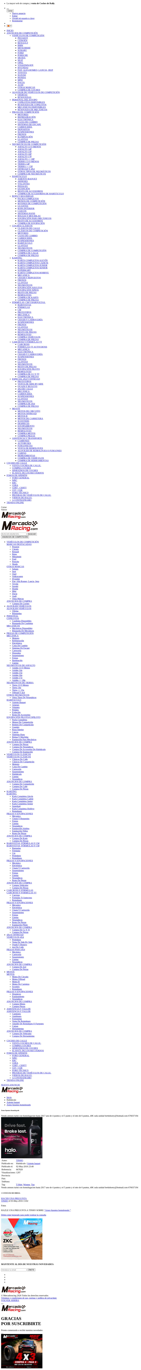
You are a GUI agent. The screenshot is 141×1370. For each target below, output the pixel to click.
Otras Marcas (18, 598)
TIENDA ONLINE (15, 502)
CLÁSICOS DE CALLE (29, 228)
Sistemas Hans (18, 734)
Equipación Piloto (20, 925)
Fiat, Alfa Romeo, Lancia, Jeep (25, 581)
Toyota (15, 584)
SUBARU (22, 50)
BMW (20, 45)
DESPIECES (23, 423)
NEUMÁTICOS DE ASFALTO (21, 665)
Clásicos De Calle (20, 759)
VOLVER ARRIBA (10, 1300)
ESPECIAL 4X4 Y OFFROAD (26, 379)
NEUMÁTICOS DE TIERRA (20, 682)
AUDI (20, 85)
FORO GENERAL (20, 478)
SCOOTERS (23, 421)
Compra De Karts (20, 838)
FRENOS (22, 134)
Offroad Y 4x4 (18, 692)
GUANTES (23, 206)
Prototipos (16, 855)
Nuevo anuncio (18, 13)
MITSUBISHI (24, 48)
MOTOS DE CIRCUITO (29, 411)
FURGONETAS (25, 446)
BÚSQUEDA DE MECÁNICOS (32, 109)
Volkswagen (17, 576)
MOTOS (16, 408)
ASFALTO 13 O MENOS (29, 147)
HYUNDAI (23, 67)
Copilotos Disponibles (21, 621)
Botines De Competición (23, 725)
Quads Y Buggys (19, 944)
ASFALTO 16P (25, 154)
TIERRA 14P (24, 164)
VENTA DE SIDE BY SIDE (30, 384)
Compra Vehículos (20, 885)
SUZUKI (22, 75)
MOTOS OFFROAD (27, 413)
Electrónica (17, 643)
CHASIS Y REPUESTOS (29, 277)
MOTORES (23, 114)
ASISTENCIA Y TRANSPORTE (27, 438)
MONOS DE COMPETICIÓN (31, 201)
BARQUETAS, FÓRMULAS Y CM (23, 843)
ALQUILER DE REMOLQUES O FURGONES (40, 450)
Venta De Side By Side (22, 942)
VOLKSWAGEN (25, 65)
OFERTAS (22, 95)
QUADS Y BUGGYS (27, 386)
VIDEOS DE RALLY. (22, 497)
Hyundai (16, 579)
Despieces (16, 994)
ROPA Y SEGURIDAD (22, 196)
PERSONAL (12, 616)
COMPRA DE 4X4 (26, 404)
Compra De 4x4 (19, 967)
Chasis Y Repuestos (20, 818)
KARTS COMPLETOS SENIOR (33, 268)
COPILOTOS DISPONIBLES (31, 102)
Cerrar (10, 11)
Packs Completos (19, 720)
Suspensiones (18, 655)
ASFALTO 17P (25, 156)
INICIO (10, 30)
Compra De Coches (20, 603)
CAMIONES (23, 441)
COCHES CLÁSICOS (22, 226)
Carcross (16, 895)
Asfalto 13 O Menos (21, 668)
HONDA (22, 77)
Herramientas (18, 1028)
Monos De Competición (22, 722)
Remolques (17, 811)
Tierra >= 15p (18, 690)
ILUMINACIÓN (25, 137)
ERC (14, 483)
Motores (15, 638)
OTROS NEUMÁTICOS (18, 695)
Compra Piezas (18, 1006)
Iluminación (17, 660)
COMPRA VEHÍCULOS (29, 337)
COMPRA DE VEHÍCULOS (31, 458)
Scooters (16, 986)
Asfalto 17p (17, 678)
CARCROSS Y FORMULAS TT (21, 893)
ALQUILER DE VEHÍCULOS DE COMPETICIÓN (36, 92)
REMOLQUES (24, 295)
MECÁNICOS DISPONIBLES (32, 107)
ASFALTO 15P (25, 151)
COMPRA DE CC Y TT (28, 374)
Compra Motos (18, 1004)
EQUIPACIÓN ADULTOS (30, 287)
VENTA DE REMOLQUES (30, 448)
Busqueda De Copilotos (22, 623)
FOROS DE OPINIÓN (17, 475)
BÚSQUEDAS (24, 97)
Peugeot (15, 547)
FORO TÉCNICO (20, 492)
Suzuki (15, 586)
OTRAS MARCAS (26, 87)
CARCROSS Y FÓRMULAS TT (27, 342)
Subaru (15, 569)
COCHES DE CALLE (17, 463)
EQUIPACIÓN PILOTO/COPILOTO (23, 717)
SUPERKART (24, 270)
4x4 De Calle (18, 947)
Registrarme (17, 21)
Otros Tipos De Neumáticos (24, 697)
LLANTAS (23, 139)
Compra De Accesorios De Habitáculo (29, 749)
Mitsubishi (16, 556)
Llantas (15, 663)
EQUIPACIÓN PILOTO (29, 369)
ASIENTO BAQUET (27, 179)
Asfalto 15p (17, 673)
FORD (21, 53)
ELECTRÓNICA (25, 119)
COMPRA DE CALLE (28, 253)
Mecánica (16, 863)
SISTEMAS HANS (26, 213)
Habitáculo (17, 774)
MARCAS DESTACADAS (19, 544)
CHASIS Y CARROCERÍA (30, 320)
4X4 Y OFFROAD (15, 935)
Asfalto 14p (17, 670)
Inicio (9, 1097)
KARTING (17, 258)
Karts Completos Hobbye (23, 809)
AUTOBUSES (24, 443)
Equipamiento (18, 996)
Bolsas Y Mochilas (20, 737)
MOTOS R (23, 416)
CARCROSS (23, 344)
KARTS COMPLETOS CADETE (33, 263)
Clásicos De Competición (23, 762)
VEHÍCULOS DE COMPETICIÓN (28, 35)
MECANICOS (13, 626)
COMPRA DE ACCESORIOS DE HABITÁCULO (41, 193)
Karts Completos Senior (22, 804)
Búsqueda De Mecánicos (23, 631)
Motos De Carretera (20, 984)
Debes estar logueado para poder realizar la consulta (23, 1215)
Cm (13, 853)
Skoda (15, 564)
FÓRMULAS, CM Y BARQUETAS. (28, 302)
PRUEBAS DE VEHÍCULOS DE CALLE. (31, 495)
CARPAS (22, 453)
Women (26, 1184)
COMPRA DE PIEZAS (28, 142)
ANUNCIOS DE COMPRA (19, 601)
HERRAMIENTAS (26, 455)
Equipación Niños (20, 831)
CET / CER (17, 490)
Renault (15, 552)
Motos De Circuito (20, 977)
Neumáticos (17, 779)
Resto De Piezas (19, 833)
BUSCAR (32, 534)
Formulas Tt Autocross (22, 897)
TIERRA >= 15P (25, 166)
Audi (14, 596)
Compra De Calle (19, 786)
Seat (14, 571)
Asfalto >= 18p (18, 680)
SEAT (20, 60)
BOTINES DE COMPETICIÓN (32, 203)
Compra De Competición (23, 784)
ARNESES (23, 181)
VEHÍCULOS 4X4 (15, 937)
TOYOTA (22, 72)
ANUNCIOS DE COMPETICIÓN (22, 33)
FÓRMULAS (24, 307)
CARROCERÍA (25, 127)
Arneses (15, 705)
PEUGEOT (23, 38)
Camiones (16, 1014)
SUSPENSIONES (26, 132)
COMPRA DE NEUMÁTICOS (32, 174)
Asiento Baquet (19, 702)
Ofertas (15, 611)
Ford (14, 559)
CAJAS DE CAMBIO (28, 122)
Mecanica (16, 816)
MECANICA (24, 275)
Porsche (15, 561)
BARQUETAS (24, 305)
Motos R (16, 982)
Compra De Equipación (22, 752)
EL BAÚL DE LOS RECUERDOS (28, 473)
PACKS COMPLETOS (28, 198)
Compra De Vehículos (21, 1033)
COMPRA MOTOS (26, 433)
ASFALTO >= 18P (26, 159)
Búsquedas (17, 613)
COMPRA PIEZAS (26, 436)
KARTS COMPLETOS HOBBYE (33, 273)
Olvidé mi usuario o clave (23, 18)
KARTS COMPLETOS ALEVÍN (33, 260)
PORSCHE (23, 55)
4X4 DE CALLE (25, 389)
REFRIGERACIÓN (27, 117)
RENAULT (23, 43)
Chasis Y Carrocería (20, 868)
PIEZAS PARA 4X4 (16, 949)
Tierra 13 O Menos (20, 685)
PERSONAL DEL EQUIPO (24, 100)
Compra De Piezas (20, 744)
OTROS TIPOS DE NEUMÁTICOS (34, 171)
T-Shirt (19, 1184)
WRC (14, 480)
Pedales (15, 710)
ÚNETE (31, 1270)
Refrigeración (18, 640)
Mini (14, 591)
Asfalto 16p (17, 675)
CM (19, 310)
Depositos (16, 653)
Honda (15, 589)
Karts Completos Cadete (22, 799)
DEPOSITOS (24, 129)
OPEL (20, 63)
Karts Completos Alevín (22, 796)
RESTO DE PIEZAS (27, 292)
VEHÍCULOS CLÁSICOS (19, 754)
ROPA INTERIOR (26, 208)
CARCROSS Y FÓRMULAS (20, 890)
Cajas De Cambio (20, 645)
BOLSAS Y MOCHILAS (29, 216)
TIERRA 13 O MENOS (28, 161)
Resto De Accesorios (21, 715)
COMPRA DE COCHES (29, 90)
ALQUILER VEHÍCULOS (19, 606)
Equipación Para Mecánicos (24, 739)
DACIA (21, 82)
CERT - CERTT (19, 488)
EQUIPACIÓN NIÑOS (28, 290)
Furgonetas (17, 1019)
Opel (14, 574)
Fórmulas (16, 851)
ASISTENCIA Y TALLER (19, 1009)
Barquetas (16, 848)
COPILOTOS (13, 618)
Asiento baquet (13, 1102)
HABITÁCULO (19, 176)
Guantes (15, 727)
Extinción (16, 712)
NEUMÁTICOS (25, 248)
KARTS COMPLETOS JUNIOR (32, 265)
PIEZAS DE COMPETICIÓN (25, 112)
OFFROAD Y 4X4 (26, 169)
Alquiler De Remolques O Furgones (28, 1024)
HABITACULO (14, 700)
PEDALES (23, 186)
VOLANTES (24, 184)
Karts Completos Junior (22, 801)
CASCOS (22, 211)
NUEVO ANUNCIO (10, 1085)
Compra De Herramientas (23, 1036)
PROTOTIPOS (24, 312)
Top (33, 1184)
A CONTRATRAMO (21, 500)
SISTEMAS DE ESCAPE (29, 124)
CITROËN (22, 40)
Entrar (14, 16)
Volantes (16, 707)
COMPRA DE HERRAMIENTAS (33, 460)
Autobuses (16, 1016)
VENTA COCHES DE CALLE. (26, 465)
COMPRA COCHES (21, 468)
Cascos (15, 732)
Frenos (15, 658)
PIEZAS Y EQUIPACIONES (20, 813)
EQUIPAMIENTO (26, 426)
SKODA (21, 58)
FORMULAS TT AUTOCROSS (32, 347)
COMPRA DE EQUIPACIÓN (31, 223)
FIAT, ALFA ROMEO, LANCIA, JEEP (35, 70)
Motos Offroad (18, 979)
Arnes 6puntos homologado (19, 1105)
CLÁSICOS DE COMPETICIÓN (33, 231)
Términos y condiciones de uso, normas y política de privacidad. (29, 1298)
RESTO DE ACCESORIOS (30, 191)
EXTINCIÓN (24, 189)
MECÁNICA (24, 315)
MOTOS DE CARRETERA (30, 418)
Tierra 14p (16, 687)
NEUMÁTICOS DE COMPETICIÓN (29, 144)
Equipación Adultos (20, 828)
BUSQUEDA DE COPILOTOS (32, 105)
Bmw (14, 554)
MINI (20, 80)
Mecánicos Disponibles (22, 628)
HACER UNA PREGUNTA (14, 1198)
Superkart (16, 806)
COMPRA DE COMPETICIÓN (32, 250)
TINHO (19, 1160)
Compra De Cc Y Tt (21, 930)
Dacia (14, 594)
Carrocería (16, 650)
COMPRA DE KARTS (28, 297)
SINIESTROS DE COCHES (25, 470)
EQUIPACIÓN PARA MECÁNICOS (34, 218)
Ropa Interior (18, 729)
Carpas (15, 1026)
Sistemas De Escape (21, 648)
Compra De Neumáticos (22, 747)
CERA (15, 485)
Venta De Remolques (21, 1021)
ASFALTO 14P (25, 149)
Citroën (15, 549)
